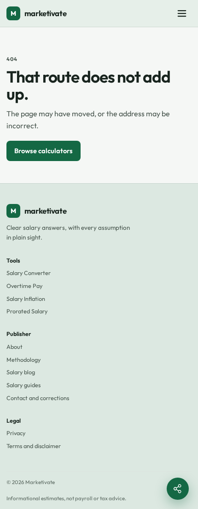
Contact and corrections (37, 397)
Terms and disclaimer (33, 445)
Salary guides (23, 385)
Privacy (15, 433)
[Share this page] (178, 489)
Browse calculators (43, 150)
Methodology (23, 359)
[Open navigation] (182, 13)
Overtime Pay (24, 285)
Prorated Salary (26, 311)
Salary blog (20, 372)
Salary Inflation (25, 298)
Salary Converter (28, 272)
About (14, 346)
